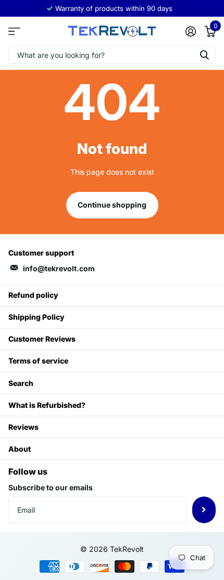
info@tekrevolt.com (59, 268)
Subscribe (204, 510)
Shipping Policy (36, 316)
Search (20, 383)
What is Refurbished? (46, 405)
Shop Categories (14, 31)
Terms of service (38, 360)
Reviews (23, 426)
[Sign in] (190, 31)
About (19, 448)
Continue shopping (112, 204)
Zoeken (204, 54)
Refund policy (33, 295)
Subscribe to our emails (50, 487)
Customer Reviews (42, 338)
